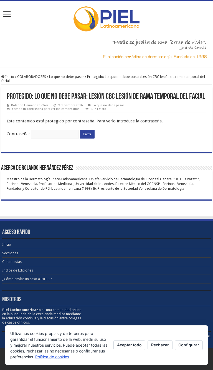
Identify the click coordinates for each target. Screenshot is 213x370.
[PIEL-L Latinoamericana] (106, 17)
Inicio (9, 77)
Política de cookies (52, 356)
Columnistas (12, 262)
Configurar (188, 344)
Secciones (10, 253)
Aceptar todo (129, 344)
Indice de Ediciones (17, 270)
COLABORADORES (31, 77)
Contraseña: (19, 133)
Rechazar (160, 344)
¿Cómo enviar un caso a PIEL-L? (27, 279)
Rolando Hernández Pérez (30, 105)
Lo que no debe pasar (66, 77)
